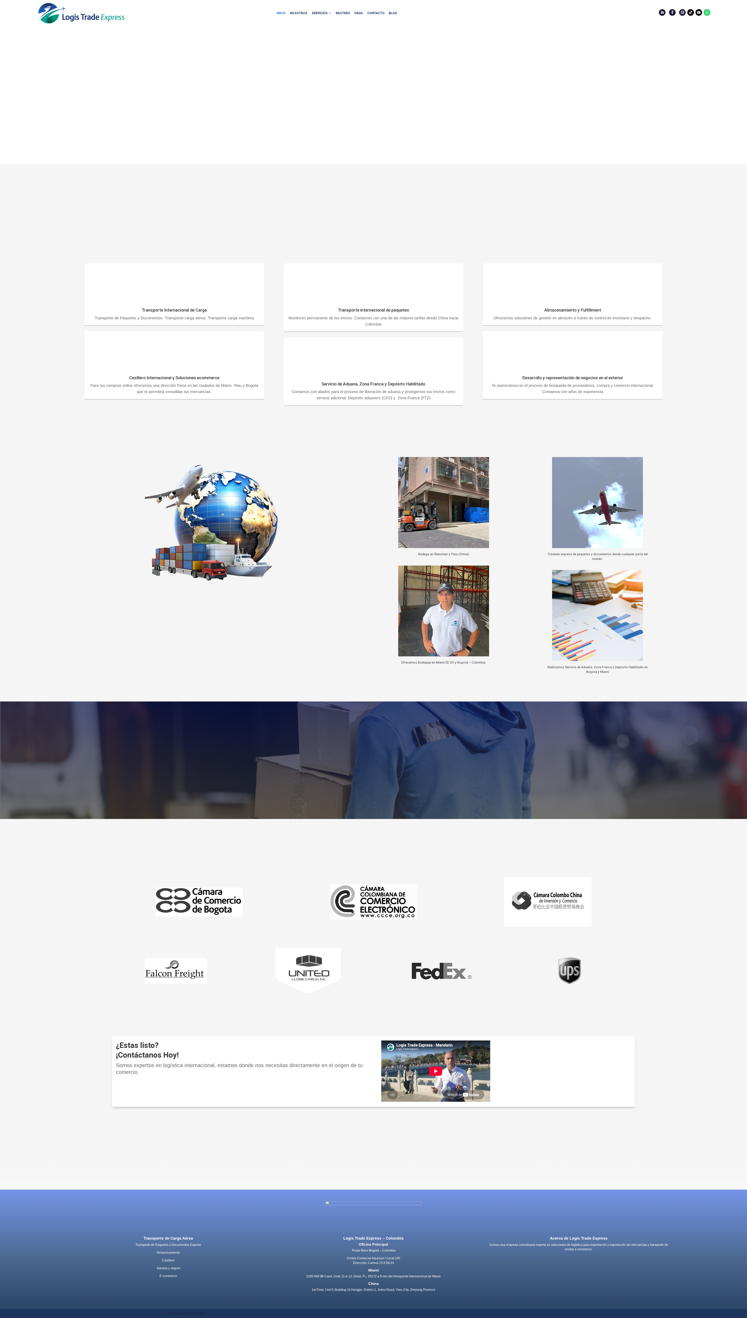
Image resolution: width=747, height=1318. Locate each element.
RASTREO (343, 13)
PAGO (358, 13)
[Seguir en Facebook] (672, 12)
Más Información (371, 787)
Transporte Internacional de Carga (174, 310)
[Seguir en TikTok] (690, 12)
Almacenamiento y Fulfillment (572, 310)
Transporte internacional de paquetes (373, 310)
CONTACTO (376, 13)
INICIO (281, 13)
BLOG (393, 13)
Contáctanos (136, 1089)
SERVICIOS (320, 13)
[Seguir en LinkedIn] (662, 12)
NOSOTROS (298, 13)
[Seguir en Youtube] (698, 12)
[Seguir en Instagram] (682, 12)
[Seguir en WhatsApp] (707, 12)
